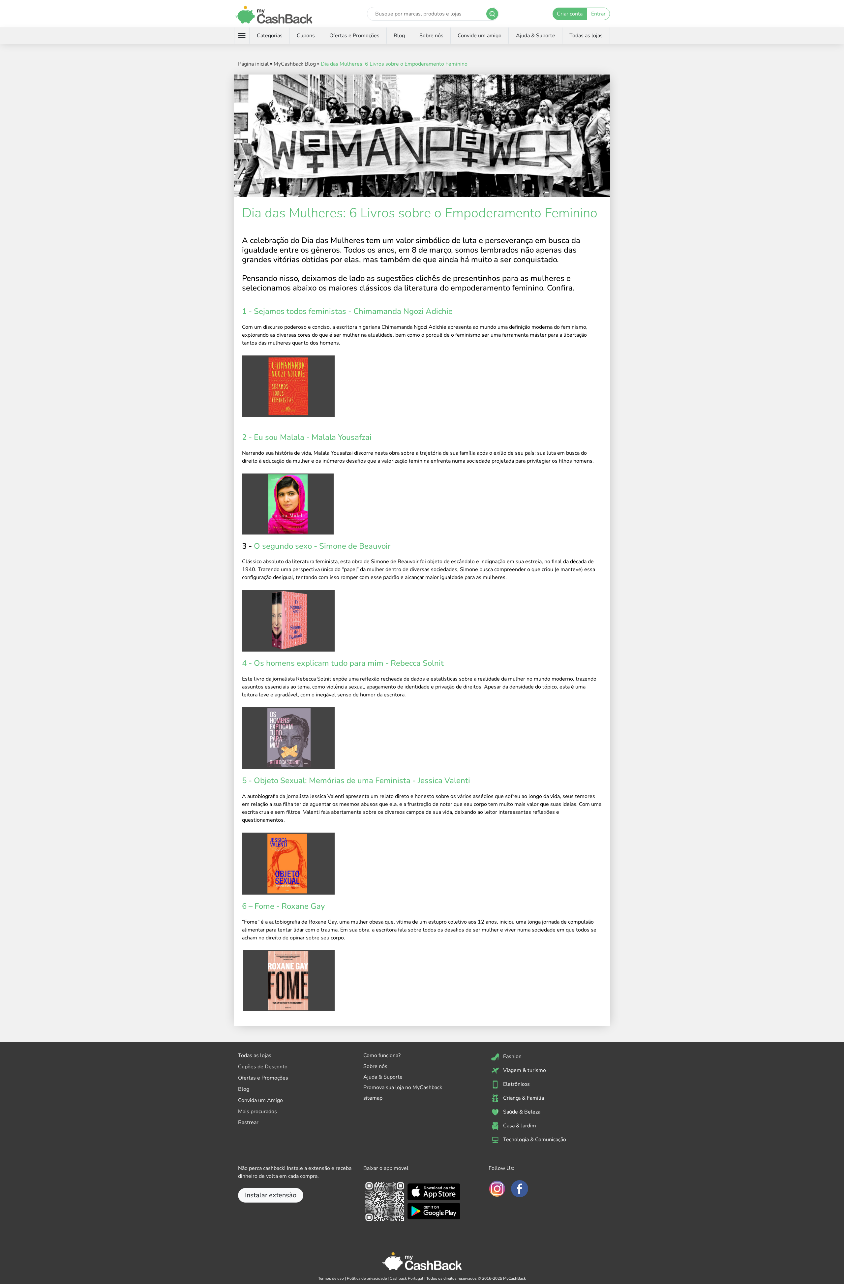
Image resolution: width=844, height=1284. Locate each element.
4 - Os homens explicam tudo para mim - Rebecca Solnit (345, 663)
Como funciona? (382, 1055)
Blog (399, 35)
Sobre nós (431, 35)
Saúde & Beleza (521, 1112)
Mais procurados (257, 1111)
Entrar (598, 13)
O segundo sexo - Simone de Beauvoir (322, 546)
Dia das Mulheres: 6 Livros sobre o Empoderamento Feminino (394, 64)
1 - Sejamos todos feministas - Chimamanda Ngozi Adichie (347, 311)
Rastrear (248, 1122)
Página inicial (253, 64)
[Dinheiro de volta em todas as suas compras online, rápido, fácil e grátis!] (273, 13)
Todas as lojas (586, 35)
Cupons (306, 35)
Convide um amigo (479, 35)
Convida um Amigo (260, 1100)
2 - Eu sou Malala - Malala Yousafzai (307, 437)
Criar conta (570, 13)
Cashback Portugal (406, 1278)
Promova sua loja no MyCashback (402, 1087)
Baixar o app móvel (385, 1168)
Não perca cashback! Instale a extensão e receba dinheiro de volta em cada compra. (294, 1172)
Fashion (512, 1056)
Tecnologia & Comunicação (534, 1139)
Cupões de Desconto (262, 1066)
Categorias (270, 35)
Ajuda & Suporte (535, 35)
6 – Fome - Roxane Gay (283, 906)
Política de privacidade (367, 1278)
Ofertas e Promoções (354, 35)
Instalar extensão (270, 1195)
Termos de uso (331, 1278)
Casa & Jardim (519, 1125)
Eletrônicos (516, 1084)
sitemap (372, 1098)
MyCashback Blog (295, 64)
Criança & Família (523, 1098)
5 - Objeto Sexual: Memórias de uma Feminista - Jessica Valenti (356, 780)
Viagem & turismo (524, 1070)
